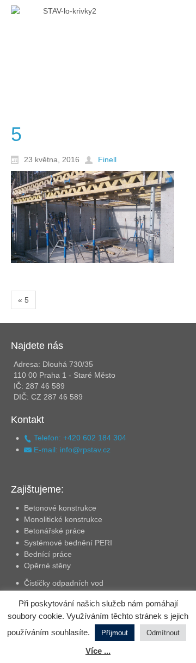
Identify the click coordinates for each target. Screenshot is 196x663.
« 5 (23, 300)
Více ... (98, 650)
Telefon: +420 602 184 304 (79, 437)
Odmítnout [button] (163, 633)
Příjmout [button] (114, 633)
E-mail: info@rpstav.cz (71, 449)
